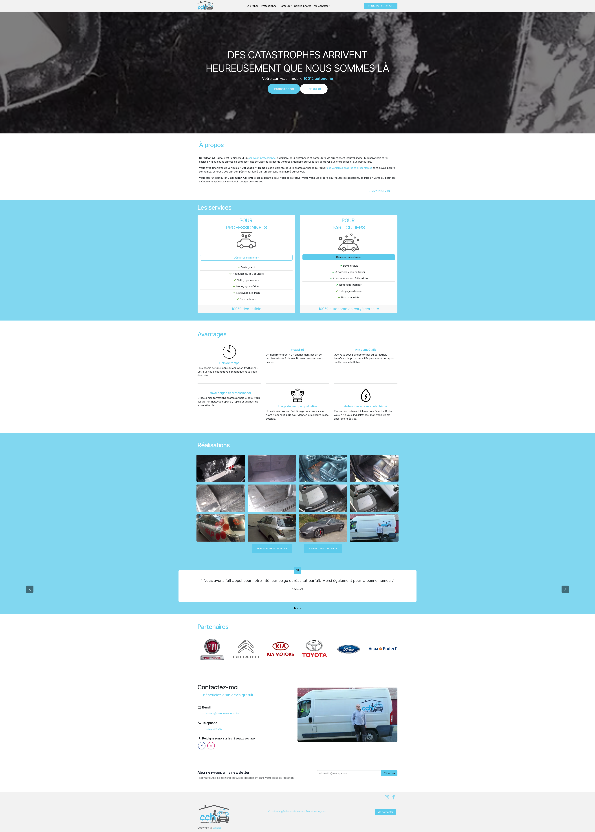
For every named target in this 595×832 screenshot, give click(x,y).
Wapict (217, 827)
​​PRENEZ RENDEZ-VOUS (323, 548)
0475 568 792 (214, 728)
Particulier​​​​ (313, 89)
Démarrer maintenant (246, 257)
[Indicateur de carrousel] (295, 608)
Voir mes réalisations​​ (272, 548)
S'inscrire (389, 773)
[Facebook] (201, 745)
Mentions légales (316, 811)
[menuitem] (253, 6)
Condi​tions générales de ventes (286, 811)
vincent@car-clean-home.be (222, 713)
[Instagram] (211, 745)
